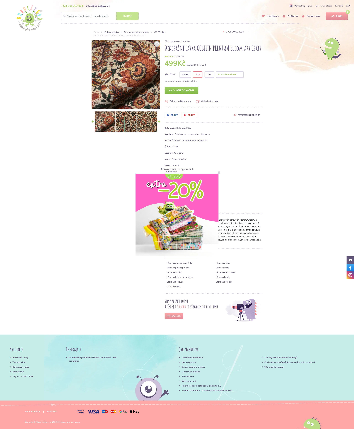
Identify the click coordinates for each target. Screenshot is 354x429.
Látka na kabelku (175, 281)
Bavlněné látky (20, 357)
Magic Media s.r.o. (44, 422)
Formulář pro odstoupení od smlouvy (201, 385)
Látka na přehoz (223, 263)
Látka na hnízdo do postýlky (180, 277)
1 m (198, 74)
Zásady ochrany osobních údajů (280, 357)
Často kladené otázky (193, 367)
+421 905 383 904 (72, 6)
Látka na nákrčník (224, 281)
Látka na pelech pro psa (178, 267)
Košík (339, 16)
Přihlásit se (292, 16)
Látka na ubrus (174, 286)
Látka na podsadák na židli (179, 263)
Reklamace (188, 376)
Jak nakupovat (189, 362)
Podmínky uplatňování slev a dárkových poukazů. (290, 362)
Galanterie (18, 371)
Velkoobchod (189, 381)
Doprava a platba (324, 6)
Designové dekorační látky (136, 32)
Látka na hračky (223, 277)
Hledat (127, 16)
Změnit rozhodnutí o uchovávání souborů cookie (207, 390)
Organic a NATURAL (22, 376)
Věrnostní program (303, 6)
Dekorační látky (111, 32)
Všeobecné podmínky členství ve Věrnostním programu (92, 359)
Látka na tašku (223, 267)
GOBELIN (159, 32)
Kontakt (339, 6)
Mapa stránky (32, 411)
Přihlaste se (173, 316)
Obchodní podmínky (192, 357)
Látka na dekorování (225, 272)
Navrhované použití (182, 255)
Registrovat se (313, 16)
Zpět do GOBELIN (235, 32)
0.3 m (185, 74)
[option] (126, 74)
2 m (209, 74)
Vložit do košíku (183, 90)
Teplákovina (18, 362)
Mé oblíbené (272, 16)
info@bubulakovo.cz (98, 6)
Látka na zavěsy (174, 272)
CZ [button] (347, 6)
